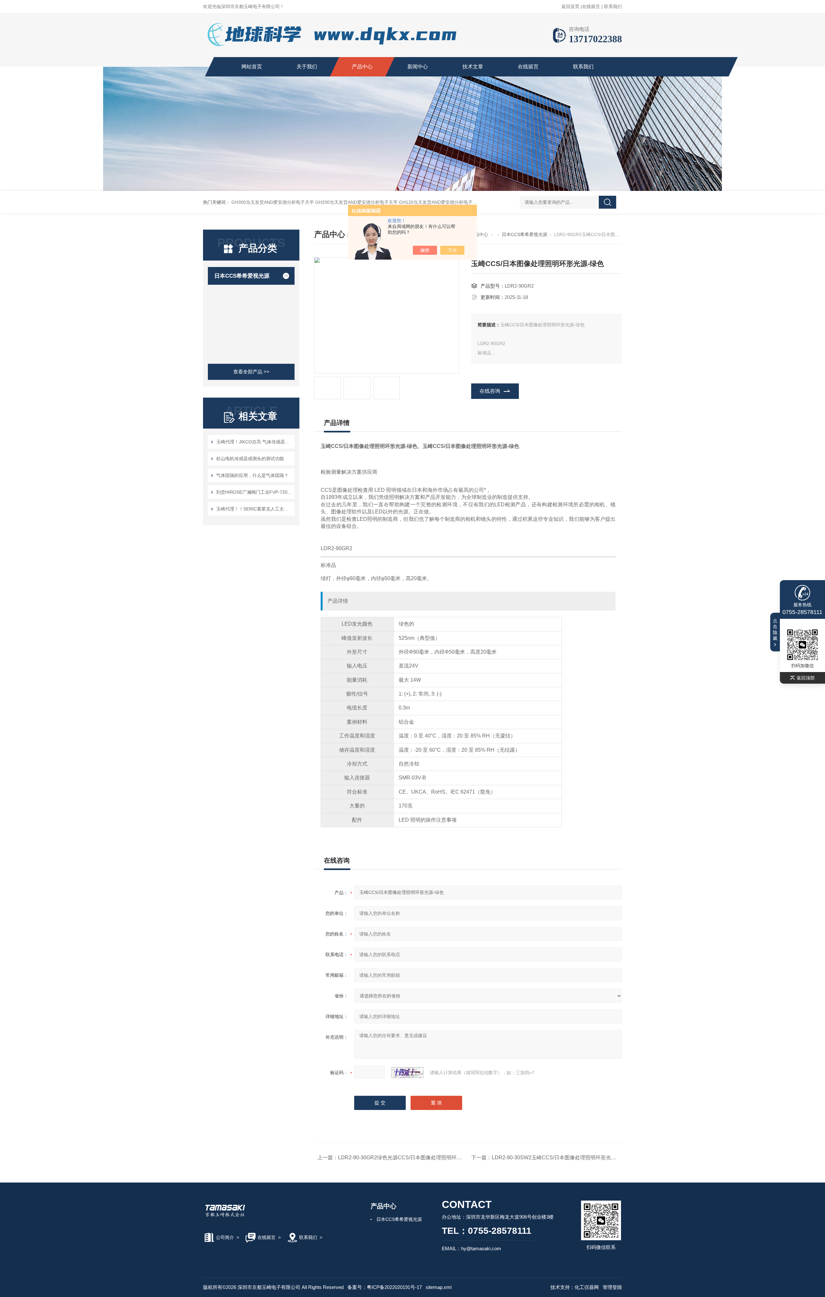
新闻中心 (417, 66)
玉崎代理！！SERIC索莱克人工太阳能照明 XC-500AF (254, 508)
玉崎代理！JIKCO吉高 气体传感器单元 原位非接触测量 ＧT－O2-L (254, 441)
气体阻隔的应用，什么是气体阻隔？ (252, 475)
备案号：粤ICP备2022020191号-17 (384, 1287)
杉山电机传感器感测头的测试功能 (250, 458)
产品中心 (362, 66)
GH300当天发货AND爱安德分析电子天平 (272, 202)
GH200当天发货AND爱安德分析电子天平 (356, 202)
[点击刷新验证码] (407, 1072)
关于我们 (306, 66)
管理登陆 (612, 1287)
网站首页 (251, 66)
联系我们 (613, 6)
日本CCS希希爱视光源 (241, 276)
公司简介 (225, 1237)
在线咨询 (490, 391)
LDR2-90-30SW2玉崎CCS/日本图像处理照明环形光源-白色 (560, 1157)
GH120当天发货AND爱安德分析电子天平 (440, 202)
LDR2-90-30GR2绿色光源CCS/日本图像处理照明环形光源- (406, 1157)
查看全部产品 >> (251, 371)
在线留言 (591, 6)
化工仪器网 (587, 1287)
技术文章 (472, 66)
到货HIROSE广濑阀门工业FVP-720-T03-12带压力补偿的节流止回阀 (254, 492)
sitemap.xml (438, 1287)
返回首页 (570, 6)
